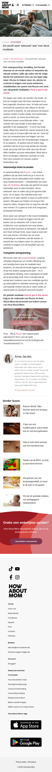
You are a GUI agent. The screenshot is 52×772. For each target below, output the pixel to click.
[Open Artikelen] (33, 5)
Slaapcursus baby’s (16, 697)
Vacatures (12, 618)
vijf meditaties (13, 185)
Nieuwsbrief (13, 613)
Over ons (12, 608)
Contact (11, 631)
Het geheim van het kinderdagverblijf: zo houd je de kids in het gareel (35, 481)
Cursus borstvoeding (17, 689)
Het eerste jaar (17, 59)
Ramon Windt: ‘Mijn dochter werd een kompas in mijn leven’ (35, 409)
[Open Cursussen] (49, 5)
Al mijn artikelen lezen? (25, 390)
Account (12, 659)
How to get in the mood (36, 295)
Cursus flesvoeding (16, 693)
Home (5, 59)
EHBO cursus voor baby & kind (21, 707)
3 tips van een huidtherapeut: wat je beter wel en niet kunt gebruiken (35, 427)
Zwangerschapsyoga (17, 684)
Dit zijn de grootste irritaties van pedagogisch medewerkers (36, 499)
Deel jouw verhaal (16, 670)
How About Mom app (17, 713)
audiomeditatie (29, 258)
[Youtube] (17, 569)
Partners (11, 636)
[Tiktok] (11, 569)
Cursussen (13, 675)
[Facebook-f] (11, 577)
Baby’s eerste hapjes (17, 702)
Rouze (27, 172)
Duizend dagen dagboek (19, 652)
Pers (10, 627)
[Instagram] (17, 577)
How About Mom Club (17, 679)
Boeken (11, 642)
